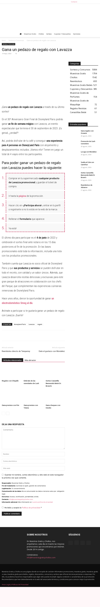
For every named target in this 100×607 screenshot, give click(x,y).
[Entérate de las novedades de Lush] (33, 372)
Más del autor (30, 360)
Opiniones (76, 34)
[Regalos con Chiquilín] (11, 372)
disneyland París (20, 324)
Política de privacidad (31, 507)
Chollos (41, 34)
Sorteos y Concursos (16, 40)
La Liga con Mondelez (89, 152)
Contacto (74, 2)
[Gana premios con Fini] (11, 396)
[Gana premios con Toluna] (33, 396)
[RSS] (92, 2)
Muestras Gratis (30, 34)
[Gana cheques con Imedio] (55, 396)
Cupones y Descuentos (62, 34)
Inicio (4, 40)
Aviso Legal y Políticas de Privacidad (15, 584)
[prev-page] (3, 413)
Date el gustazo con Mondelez (52, 351)
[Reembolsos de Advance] (73, 187)
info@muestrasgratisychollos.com (21, 499)
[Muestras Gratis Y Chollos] (50, 17)
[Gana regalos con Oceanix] (73, 133)
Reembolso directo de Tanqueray (16, 351)
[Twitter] (96, 2)
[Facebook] (83, 2)
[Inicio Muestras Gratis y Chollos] (20, 34)
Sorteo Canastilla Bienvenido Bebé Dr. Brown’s (53, 383)
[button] (95, 34)
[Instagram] (88, 2)
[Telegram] (10, 59)
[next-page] (7, 413)
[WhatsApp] (4, 59)
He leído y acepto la (23, 507)
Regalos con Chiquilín (10, 381)
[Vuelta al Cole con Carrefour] (73, 164)
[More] (28, 59)
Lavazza (32, 324)
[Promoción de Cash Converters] (73, 143)
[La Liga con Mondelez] (73, 154)
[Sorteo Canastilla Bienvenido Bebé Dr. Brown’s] (55, 372)
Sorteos (49, 34)
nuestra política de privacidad (42, 502)
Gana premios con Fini (10, 405)
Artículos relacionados (12, 360)
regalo (39, 324)
